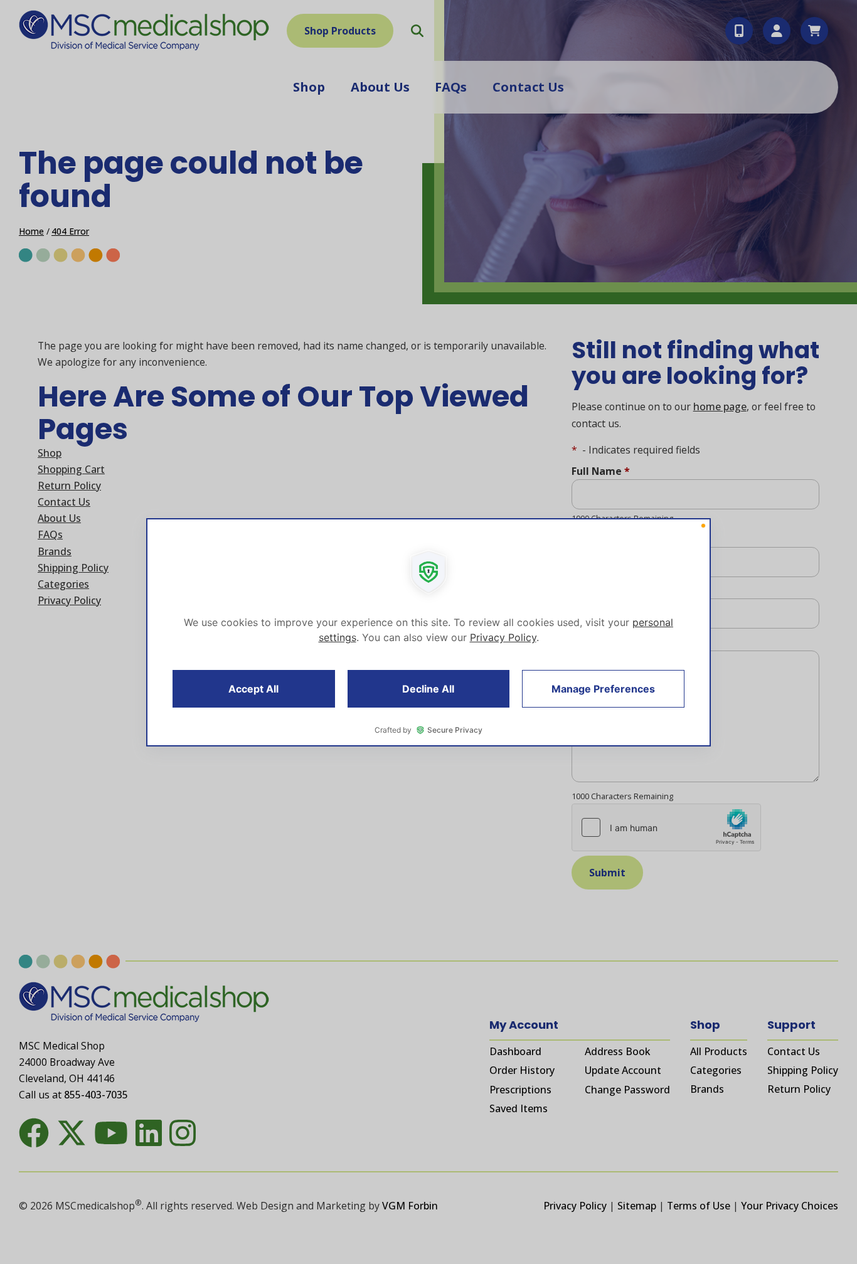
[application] (428, 632)
